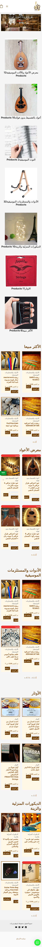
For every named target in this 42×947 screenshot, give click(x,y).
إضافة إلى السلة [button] (32, 388)
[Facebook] (26, 927)
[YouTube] (16, 927)
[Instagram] (19, 927)
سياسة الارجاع (21, 939)
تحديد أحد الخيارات (32, 908)
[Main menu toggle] (7, 6)
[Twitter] (23, 927)
